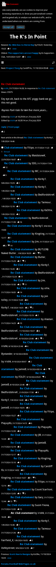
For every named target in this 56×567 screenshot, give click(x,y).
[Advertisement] (28, 77)
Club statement (14, 147)
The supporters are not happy (23, 53)
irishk (6, 88)
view (14, 49)
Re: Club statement (46, 88)
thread (7, 152)
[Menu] (2, 62)
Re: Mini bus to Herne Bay (22, 45)
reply (3, 127)
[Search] (53, 62)
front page (13, 127)
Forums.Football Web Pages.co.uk (18, 564)
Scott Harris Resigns (20, 554)
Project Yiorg (13, 68)
